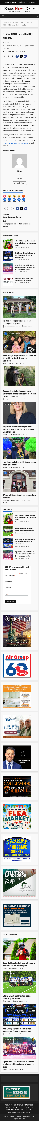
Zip (6, 594)
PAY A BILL (28, 1110)
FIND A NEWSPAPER (13, 1107)
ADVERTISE (10, 1110)
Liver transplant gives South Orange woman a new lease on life (19, 463)
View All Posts (19, 183)
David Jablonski (8, 399)
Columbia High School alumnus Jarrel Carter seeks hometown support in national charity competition (19, 394)
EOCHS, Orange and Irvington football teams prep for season (8, 531)
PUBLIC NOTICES (27, 1107)
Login (28, 1112)
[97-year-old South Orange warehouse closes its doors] (19, 481)
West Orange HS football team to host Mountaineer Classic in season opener (8, 256)
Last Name (8, 587)
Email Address (10, 575)
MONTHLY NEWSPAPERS (16, 1112)
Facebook (21, 2)
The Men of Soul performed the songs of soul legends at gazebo (18, 322)
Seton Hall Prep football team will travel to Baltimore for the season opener (8, 244)
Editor (7, 43)
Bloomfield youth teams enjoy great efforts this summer (8, 280)
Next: (17, 224)
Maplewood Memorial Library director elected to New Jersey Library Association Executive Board (18, 429)
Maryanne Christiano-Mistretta (12, 326)
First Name (8, 581)
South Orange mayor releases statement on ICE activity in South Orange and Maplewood (19, 358)
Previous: (12, 215)
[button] (3, 16)
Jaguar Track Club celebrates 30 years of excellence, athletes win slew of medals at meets (8, 268)
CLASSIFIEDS (28, 1105)
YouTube (31, 2)
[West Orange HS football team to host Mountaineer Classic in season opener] (19, 1015)
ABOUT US (8, 1105)
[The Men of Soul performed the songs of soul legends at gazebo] (19, 307)
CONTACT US (18, 1105)
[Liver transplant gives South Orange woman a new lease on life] (19, 448)
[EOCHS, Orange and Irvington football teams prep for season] (19, 982)
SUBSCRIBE (19, 1110)
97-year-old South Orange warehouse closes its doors (19, 496)
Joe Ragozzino (8, 1001)
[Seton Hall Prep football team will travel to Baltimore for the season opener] (19, 949)
